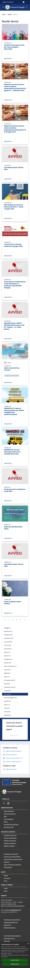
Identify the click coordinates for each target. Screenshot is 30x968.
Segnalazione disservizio (11, 922)
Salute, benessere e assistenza (12, 865)
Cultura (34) (7, 645)
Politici (6, 822)
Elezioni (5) (7, 656)
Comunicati (7, 878)
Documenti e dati (9, 827)
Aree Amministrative (10, 814)
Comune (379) (8, 642)
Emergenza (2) (8, 659)
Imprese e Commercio (10, 841)
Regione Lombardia (7, 2)
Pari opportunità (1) (9, 680)
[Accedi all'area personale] (23, 2)
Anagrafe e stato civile (10, 835)
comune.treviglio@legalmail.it (12, 910)
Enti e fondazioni (8, 819)
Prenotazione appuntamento (12, 920)
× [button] (28, 943)
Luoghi (6, 888)
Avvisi (5, 881)
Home (3, 14)
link (7, 956)
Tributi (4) (7, 708)
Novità (10, 14)
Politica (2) (7, 684)
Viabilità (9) (7, 715)
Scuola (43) (7, 691)
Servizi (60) (7, 694)
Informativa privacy (9, 938)
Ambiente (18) (8, 635)
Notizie (9, 363)
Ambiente (6, 862)
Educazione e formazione (11, 854)
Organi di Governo (9, 811)
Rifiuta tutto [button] (15, 964)
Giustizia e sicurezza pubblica (12, 857)
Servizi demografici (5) (10, 698)
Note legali (7, 941)
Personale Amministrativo (11, 824)
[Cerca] (27, 7)
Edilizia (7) (7, 652)
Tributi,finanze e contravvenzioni (13, 859)
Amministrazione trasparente (12, 936)
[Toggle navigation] (3, 7)
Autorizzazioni (8, 867)
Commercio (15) (8, 638)
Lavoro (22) (7, 670)
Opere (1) (6, 677)
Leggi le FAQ (7, 925)
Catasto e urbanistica (10, 843)
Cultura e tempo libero (10, 838)
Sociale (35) (7, 701)
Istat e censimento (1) (10, 666)
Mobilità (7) (7, 673)
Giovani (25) (7, 663)
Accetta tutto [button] (15, 960)
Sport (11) (7, 705)
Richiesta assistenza (9, 928)
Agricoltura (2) (8, 631)
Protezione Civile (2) (9, 687)
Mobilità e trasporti (9, 846)
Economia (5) (7, 649)
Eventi (6, 891)
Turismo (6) (7, 712)
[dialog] (15, 955)
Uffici (5, 816)
